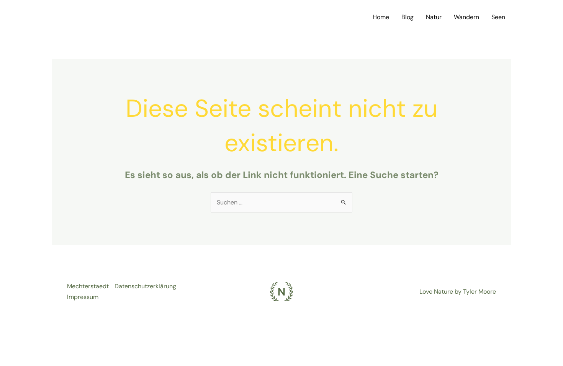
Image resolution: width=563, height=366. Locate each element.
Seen (498, 17)
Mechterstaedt (88, 286)
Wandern (466, 17)
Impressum (82, 297)
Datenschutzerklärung (145, 286)
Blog (407, 17)
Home (381, 17)
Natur (434, 17)
